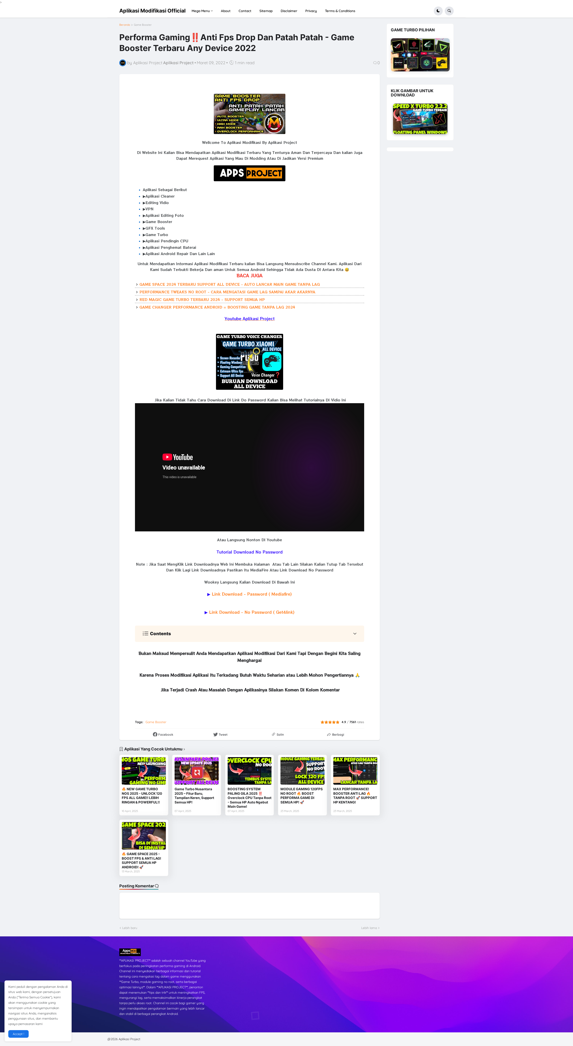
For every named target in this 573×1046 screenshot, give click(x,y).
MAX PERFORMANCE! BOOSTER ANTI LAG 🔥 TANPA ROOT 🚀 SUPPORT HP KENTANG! (355, 795)
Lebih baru (129, 928)
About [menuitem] (226, 11)
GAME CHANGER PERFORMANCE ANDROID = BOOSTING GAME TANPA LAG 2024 (217, 307)
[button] (438, 10)
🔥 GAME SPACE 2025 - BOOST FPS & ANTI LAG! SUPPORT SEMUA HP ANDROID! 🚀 (141, 860)
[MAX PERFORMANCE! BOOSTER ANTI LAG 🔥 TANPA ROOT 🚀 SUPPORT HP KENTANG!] (355, 771)
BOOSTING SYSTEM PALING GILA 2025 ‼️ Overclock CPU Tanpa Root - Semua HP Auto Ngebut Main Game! (250, 798)
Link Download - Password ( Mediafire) (252, 594)
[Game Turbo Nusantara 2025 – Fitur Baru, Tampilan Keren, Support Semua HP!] (197, 771)
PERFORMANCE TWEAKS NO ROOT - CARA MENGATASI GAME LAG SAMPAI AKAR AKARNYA (227, 291)
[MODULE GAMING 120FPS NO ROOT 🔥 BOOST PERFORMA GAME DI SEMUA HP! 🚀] (302, 771)
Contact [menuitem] (245, 11)
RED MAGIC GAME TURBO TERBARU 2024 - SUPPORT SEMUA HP (202, 299)
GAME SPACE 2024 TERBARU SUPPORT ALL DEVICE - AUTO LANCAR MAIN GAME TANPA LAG (229, 284)
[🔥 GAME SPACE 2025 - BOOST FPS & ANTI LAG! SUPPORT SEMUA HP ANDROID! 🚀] (144, 836)
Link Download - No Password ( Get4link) (252, 612)
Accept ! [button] (18, 1034)
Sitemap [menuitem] (266, 11)
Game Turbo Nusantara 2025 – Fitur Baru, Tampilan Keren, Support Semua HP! (194, 795)
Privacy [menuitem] (311, 11)
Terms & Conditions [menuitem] (340, 11)
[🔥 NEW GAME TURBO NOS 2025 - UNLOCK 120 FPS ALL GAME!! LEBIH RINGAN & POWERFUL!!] (144, 771)
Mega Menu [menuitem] (201, 11)
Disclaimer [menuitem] (289, 11)
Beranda (124, 24)
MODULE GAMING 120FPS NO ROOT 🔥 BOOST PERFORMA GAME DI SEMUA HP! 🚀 (301, 795)
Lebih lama (369, 928)
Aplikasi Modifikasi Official (152, 11)
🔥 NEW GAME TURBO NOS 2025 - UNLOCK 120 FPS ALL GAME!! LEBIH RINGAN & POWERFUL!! (142, 795)
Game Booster (143, 24)
